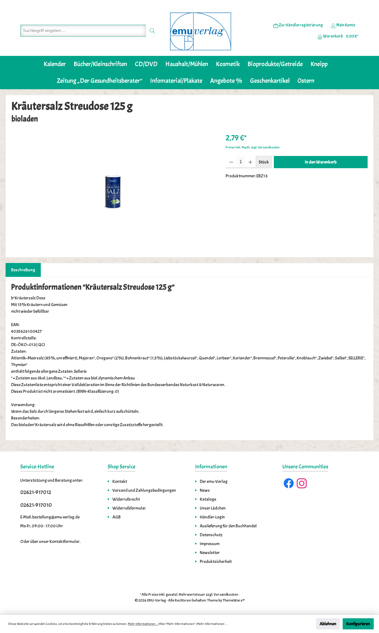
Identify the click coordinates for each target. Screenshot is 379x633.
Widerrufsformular (129, 508)
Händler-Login (212, 517)
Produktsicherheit (216, 561)
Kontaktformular (64, 541)
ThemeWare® (234, 600)
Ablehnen (328, 624)
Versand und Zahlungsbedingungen (144, 490)
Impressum (209, 544)
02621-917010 (36, 505)
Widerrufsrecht (126, 499)
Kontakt (119, 481)
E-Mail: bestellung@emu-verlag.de (50, 517)
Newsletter (210, 552)
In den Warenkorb (321, 162)
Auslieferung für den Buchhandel (228, 526)
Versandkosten (226, 594)
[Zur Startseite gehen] (200, 31)
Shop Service (121, 466)
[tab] (23, 270)
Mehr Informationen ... (143, 624)
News (205, 490)
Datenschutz (211, 535)
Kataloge (208, 499)
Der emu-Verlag (214, 481)
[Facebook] (288, 483)
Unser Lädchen (213, 508)
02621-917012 (35, 492)
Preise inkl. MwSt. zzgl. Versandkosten (253, 147)
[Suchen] (152, 31)
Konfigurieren (358, 624)
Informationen (211, 466)
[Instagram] (301, 483)
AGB (116, 517)
